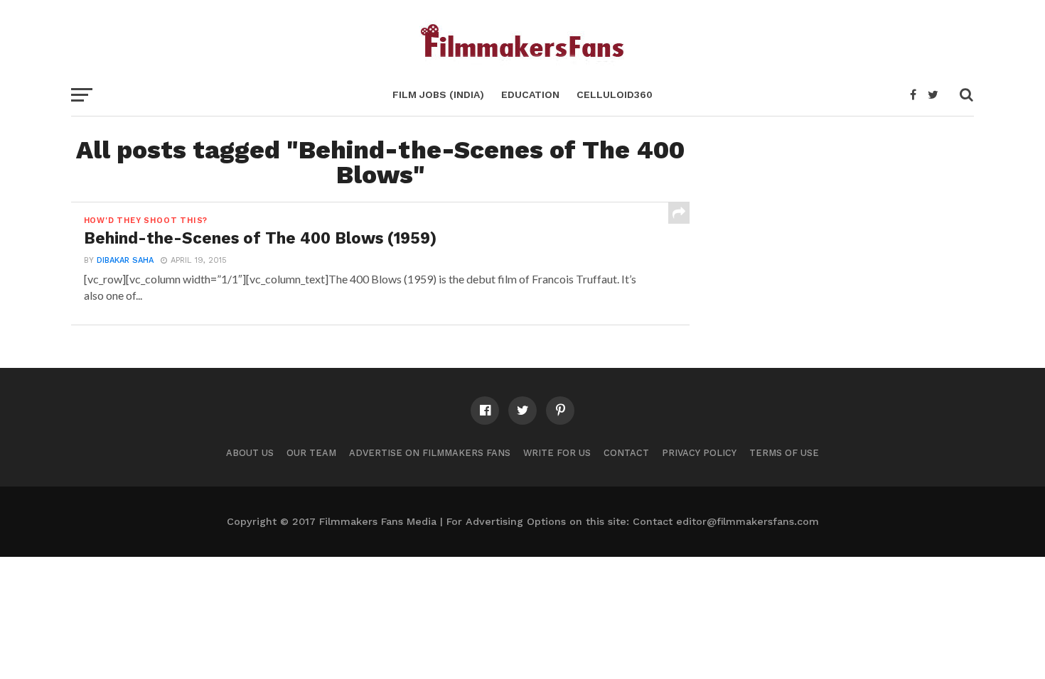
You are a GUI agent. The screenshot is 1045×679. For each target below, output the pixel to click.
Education (530, 94)
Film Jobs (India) (438, 94)
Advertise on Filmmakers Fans (429, 452)
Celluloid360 (615, 94)
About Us (250, 452)
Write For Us (557, 452)
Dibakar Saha (125, 260)
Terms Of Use (784, 452)
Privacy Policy (699, 452)
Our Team (311, 452)
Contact (626, 452)
